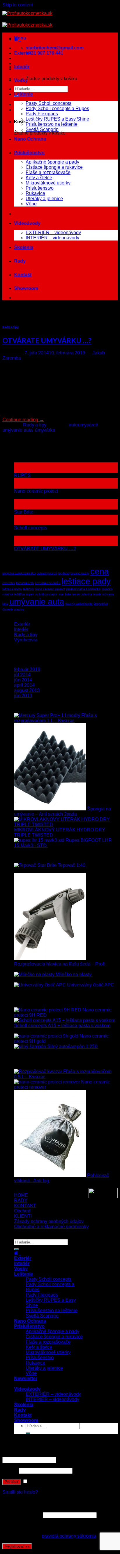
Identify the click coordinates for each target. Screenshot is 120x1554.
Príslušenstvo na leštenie (51, 124)
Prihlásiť (12, 1482)
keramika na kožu (47, 583)
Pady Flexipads (42, 113)
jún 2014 (23, 679)
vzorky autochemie (78, 603)
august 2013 (27, 690)
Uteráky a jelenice (44, 198)
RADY (20, 1200)
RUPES (22, 475)
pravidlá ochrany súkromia (69, 1535)
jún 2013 (23, 695)
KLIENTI (23, 1216)
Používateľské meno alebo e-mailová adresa (49, 1454)
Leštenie (23, 93)
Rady (20, 261)
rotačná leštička (13, 594)
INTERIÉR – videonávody (52, 237)
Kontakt (22, 274)
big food (63, 573)
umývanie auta (17, 430)
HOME (21, 1195)
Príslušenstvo (29, 152)
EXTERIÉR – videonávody (53, 232)
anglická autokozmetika (19, 573)
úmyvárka (45, 430)
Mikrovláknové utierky (48, 182)
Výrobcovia (25, 639)
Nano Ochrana (30, 139)
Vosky (21, 80)
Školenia (23, 247)
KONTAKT (25, 1205)
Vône (31, 203)
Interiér (21, 66)
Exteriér (22, 53)
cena (99, 571)
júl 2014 (22, 674)
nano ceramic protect (50, 589)
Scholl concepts (30, 527)
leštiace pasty (12, 589)
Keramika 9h (25, 583)
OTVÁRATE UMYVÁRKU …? (46, 340)
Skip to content (17, 4)
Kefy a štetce (39, 177)
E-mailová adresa (22, 1514)
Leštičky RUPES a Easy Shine (57, 118)
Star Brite (23, 511)
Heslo (9, 1470)
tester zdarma (82, 594)
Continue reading (23, 419)
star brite (65, 594)
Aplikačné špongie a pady (52, 161)
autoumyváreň (83, 424)
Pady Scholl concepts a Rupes (57, 108)
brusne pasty (79, 573)
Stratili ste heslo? (20, 1492)
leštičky (28, 589)
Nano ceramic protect (36, 491)
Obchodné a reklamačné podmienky (51, 1226)
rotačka (107, 589)
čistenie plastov (13, 609)
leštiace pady (86, 581)
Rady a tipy (10, 327)
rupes (30, 594)
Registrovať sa (17, 1546)
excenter (8, 583)
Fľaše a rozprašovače (48, 172)
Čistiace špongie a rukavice (54, 167)
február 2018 (27, 669)
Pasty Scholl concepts (48, 103)
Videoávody (27, 223)
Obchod (22, 1210)
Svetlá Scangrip (42, 129)
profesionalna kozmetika (83, 589)
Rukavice (35, 193)
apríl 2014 (24, 685)
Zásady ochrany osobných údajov (49, 1221)
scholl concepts (46, 594)
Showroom (26, 288)
